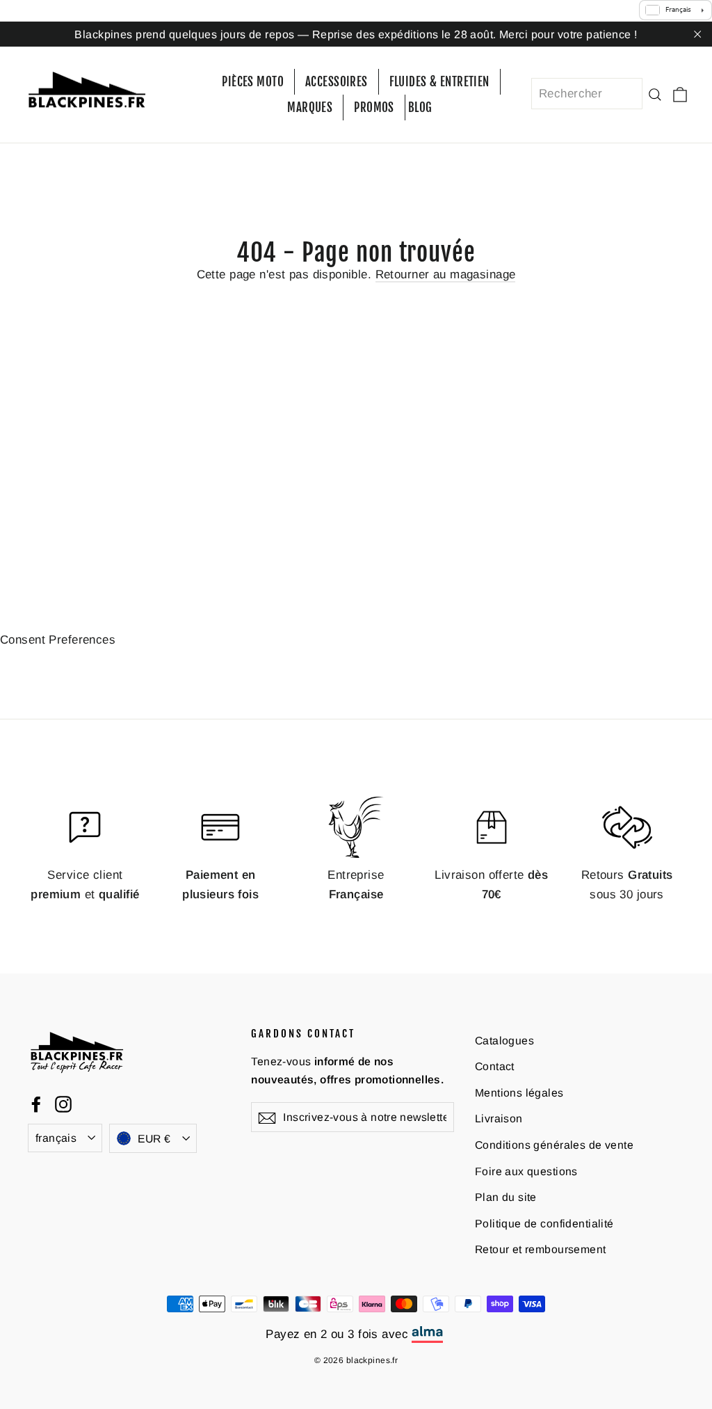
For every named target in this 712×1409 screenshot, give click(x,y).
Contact (495, 1066)
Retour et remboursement (540, 1249)
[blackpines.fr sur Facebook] (36, 1103)
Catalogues (504, 1040)
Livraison (499, 1118)
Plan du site (506, 1197)
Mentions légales (519, 1093)
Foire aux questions (526, 1171)
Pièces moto (253, 81)
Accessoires (336, 81)
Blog (420, 107)
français (55, 1138)
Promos (374, 107)
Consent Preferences (57, 639)
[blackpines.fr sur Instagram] (63, 1103)
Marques (309, 107)
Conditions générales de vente (554, 1145)
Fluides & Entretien (439, 81)
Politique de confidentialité (544, 1223)
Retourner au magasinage (445, 274)
